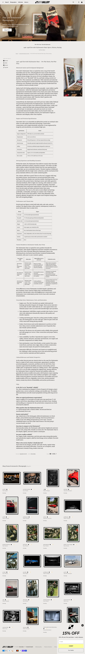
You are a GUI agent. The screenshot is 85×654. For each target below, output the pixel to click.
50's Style (4, 572)
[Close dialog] (82, 625)
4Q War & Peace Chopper (68, 544)
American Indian (5, 627)
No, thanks (71, 650)
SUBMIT (71, 646)
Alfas (3, 599)
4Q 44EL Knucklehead (6, 544)
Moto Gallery (21, 646)
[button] (73, 2)
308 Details (66, 489)
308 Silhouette (25, 516)
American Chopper (46, 599)
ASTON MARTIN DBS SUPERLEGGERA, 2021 (51, 627)
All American (25, 599)
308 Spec (44, 516)
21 (43, 489)
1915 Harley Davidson (26, 489)
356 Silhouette (66, 516)
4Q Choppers (25, 544)
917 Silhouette (45, 572)
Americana (25, 627)
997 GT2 (65, 572)
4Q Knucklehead (46, 544)
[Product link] (11, 481)
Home (17, 53)
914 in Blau (25, 572)
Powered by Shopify (29, 646)
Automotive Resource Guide (24, 53)
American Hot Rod (67, 599)
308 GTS (3, 516)
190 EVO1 (4, 489)
